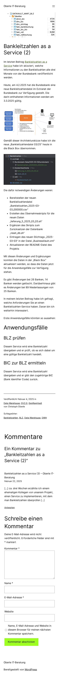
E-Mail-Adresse (14, 597)
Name (8, 583)
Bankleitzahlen (11, 417)
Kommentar (12, 548)
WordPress (31, 669)
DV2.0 (24, 403)
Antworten (9, 507)
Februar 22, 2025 (13, 481)
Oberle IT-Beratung (14, 6)
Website (8, 611)
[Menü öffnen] (53, 6)
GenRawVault (35, 403)
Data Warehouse (12, 403)
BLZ (21, 417)
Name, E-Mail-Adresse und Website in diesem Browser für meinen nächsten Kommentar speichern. (29, 629)
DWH (44, 417)
